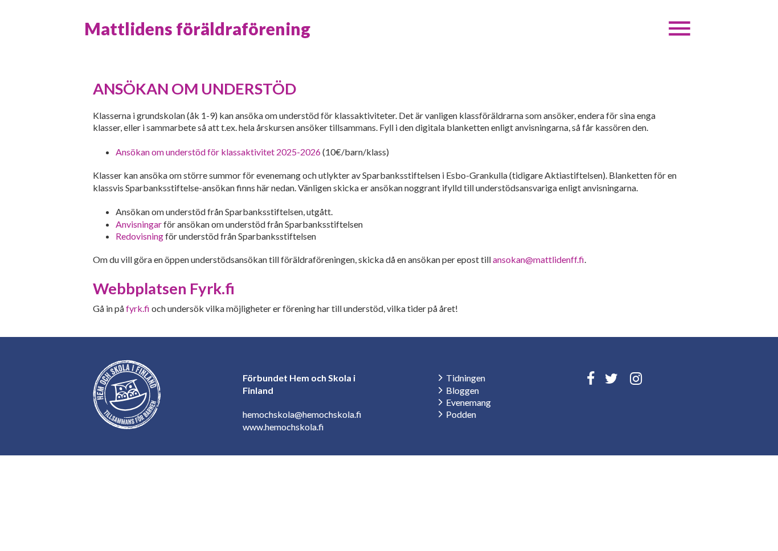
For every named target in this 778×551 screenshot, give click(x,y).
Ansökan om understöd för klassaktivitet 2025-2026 (218, 151)
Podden (461, 414)
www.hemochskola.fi (283, 426)
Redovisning (139, 236)
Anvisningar (139, 224)
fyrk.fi (138, 308)
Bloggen (462, 390)
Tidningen (465, 377)
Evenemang (468, 402)
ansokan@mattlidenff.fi (538, 259)
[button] (679, 28)
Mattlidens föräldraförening (197, 28)
